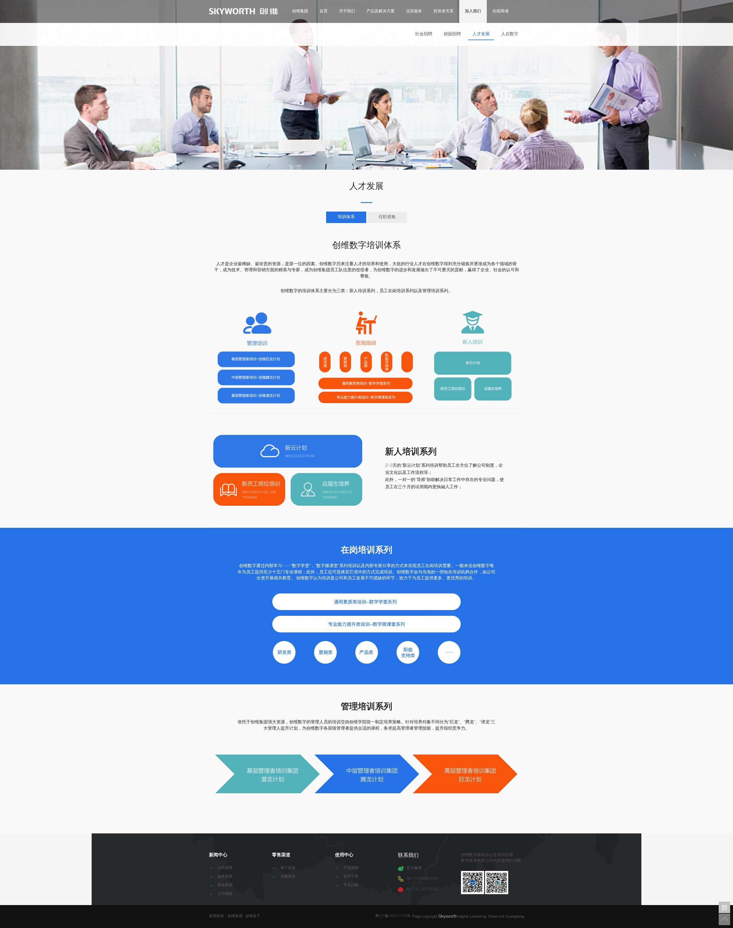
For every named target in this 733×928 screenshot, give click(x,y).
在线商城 (500, 11)
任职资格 (387, 217)
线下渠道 (288, 868)
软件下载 (351, 877)
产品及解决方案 (380, 11)
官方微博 (414, 868)
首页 (324, 11)
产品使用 (351, 868)
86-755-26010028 (423, 890)
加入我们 (473, 11)
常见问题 (351, 885)
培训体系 (346, 217)
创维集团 (300, 11)
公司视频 (225, 894)
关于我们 (347, 11)
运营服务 (414, 11)
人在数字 (509, 34)
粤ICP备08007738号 (393, 916)
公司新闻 (225, 868)
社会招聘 (423, 34)
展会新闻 (225, 885)
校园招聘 (452, 34)
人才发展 (481, 34)
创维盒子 (252, 916)
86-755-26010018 (422, 879)
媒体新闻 (225, 877)
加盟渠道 (288, 877)
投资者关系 (444, 11)
